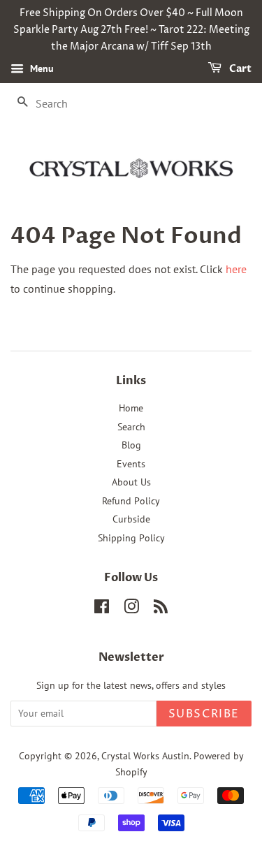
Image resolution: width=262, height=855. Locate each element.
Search (131, 427)
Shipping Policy (131, 538)
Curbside (131, 519)
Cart (239, 69)
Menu (40, 69)
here (236, 269)
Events (131, 464)
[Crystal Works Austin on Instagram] (131, 609)
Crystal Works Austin (145, 756)
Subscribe (204, 714)
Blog (131, 445)
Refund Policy (131, 501)
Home (131, 408)
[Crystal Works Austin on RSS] (160, 609)
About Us (131, 482)
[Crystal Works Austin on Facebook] (102, 609)
